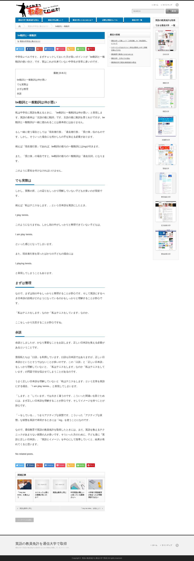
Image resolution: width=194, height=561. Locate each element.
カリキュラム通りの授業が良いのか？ (42, 494)
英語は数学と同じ (59, 492)
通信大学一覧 (137, 20)
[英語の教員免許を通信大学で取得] (38, 16)
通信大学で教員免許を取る (28, 20)
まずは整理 (22, 89)
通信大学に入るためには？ (83, 20)
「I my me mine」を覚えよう (23, 494)
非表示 (62, 73)
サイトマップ (167, 5)
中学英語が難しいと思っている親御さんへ (77, 494)
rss (177, 4)
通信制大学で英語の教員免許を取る (123, 62)
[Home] (19, 26)
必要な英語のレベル (110, 20)
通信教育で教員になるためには (122, 54)
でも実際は (22, 84)
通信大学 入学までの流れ (120, 58)
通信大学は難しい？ (55, 20)
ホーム (156, 5)
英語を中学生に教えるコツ (38, 26)
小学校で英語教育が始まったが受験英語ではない (95, 494)
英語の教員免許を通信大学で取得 (41, 543)
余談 (19, 93)
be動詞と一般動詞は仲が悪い (32, 79)
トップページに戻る (24, 520)
